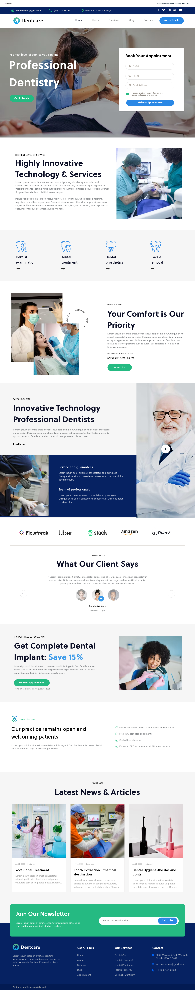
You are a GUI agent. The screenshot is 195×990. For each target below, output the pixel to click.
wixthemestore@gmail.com (170, 964)
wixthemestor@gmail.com (28, 10)
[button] (166, 450)
